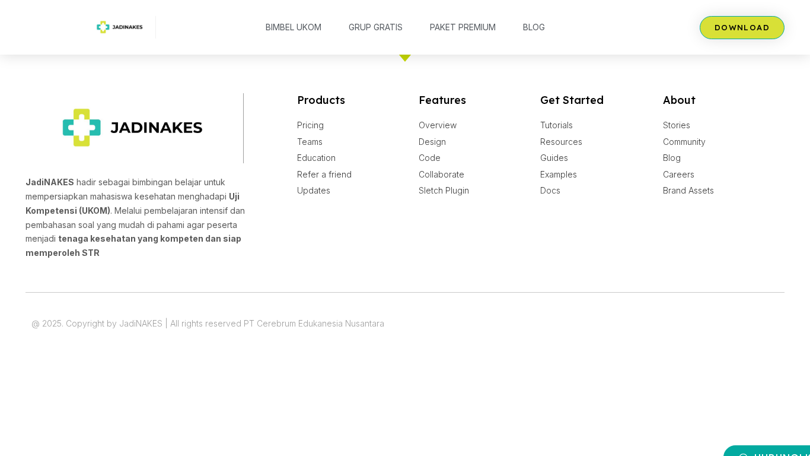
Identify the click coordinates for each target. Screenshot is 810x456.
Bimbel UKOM (293, 27)
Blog (534, 27)
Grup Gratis (376, 27)
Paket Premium (463, 27)
